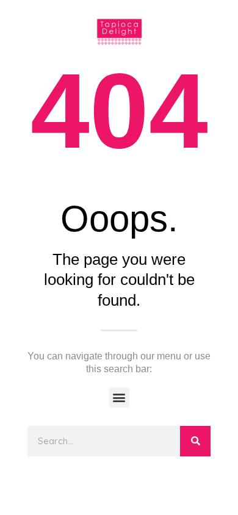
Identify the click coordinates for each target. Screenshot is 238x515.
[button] (119, 397)
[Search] (195, 441)
